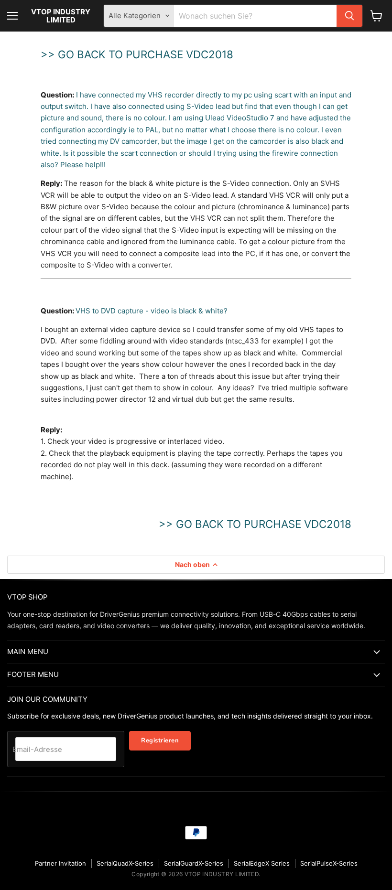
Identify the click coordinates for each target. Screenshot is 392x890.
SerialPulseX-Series (329, 863)
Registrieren (160, 740)
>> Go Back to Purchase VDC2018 (137, 54)
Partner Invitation (60, 863)
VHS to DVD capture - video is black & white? (152, 310)
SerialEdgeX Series (262, 863)
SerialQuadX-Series (125, 863)
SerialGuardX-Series (193, 863)
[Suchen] (349, 16)
